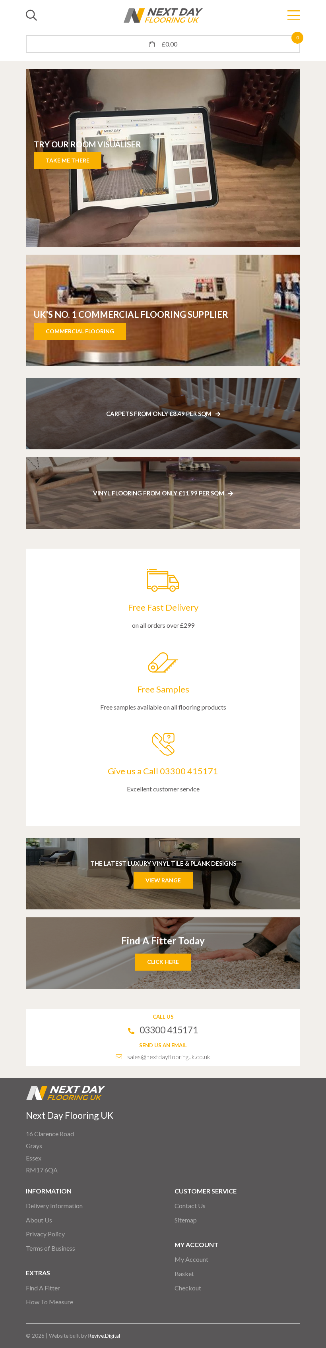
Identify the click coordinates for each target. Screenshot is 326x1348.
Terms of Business (50, 1248)
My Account (191, 1259)
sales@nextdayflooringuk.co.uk (168, 1056)
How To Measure (49, 1301)
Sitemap (186, 1220)
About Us (39, 1220)
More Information (87, 160)
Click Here (163, 962)
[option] (175, 158)
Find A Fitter (43, 1288)
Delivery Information (54, 1205)
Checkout (188, 1288)
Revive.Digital (104, 1336)
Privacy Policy (45, 1234)
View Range (163, 879)
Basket (184, 1273)
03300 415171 (169, 1029)
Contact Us (190, 1205)
